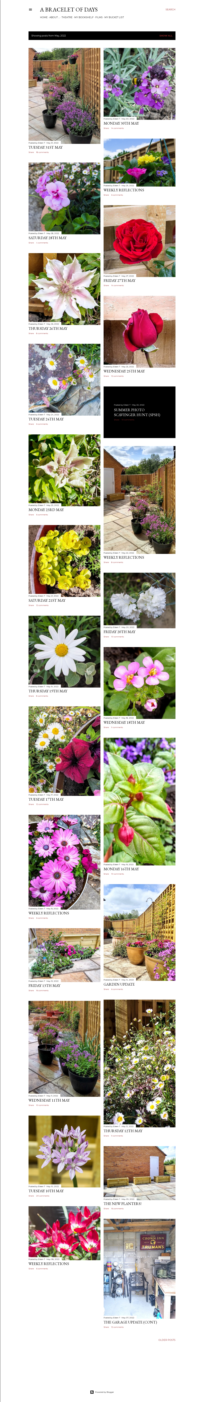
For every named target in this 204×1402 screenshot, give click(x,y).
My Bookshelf (84, 17)
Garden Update (119, 984)
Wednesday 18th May (124, 722)
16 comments (42, 990)
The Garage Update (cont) (130, 1322)
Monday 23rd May (46, 509)
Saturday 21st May (47, 600)
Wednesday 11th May (49, 1100)
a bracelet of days (69, 9)
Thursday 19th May (48, 690)
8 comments (42, 333)
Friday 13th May (44, 985)
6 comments (117, 195)
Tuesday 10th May (46, 1190)
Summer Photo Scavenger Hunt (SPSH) (137, 412)
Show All (166, 35)
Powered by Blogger (104, 1392)
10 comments (128, 419)
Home (44, 17)
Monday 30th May (121, 123)
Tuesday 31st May (45, 147)
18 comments (42, 152)
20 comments (42, 1196)
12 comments (117, 376)
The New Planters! (123, 1203)
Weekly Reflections (124, 189)
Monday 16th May (121, 868)
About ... (54, 17)
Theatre (67, 17)
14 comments (117, 128)
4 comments (42, 242)
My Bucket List (114, 17)
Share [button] (31, 152)
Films (99, 17)
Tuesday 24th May (46, 419)
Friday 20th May (119, 631)
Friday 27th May (119, 280)
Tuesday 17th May (46, 799)
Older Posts (166, 1340)
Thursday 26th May (48, 328)
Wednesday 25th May (124, 371)
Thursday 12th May (123, 1130)
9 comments (117, 727)
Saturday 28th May (47, 237)
